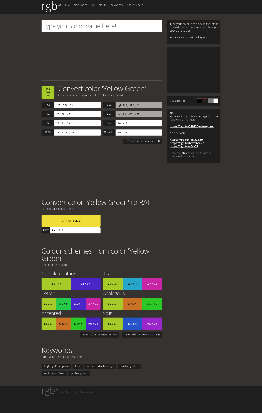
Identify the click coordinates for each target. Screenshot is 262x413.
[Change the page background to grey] (210, 101)
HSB (48, 123)
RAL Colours (99, 5)
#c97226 (132, 304)
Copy (46, 230)
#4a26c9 (86, 284)
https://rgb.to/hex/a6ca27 (187, 143)
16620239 (48, 92)
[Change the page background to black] (199, 101)
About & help (135, 5)
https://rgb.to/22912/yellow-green (192, 126)
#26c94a (63, 304)
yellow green (79, 373)
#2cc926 (152, 304)
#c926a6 (152, 284)
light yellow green (56, 366)
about (186, 153)
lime (77, 366)
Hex (109, 123)
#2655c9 (132, 324)
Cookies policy (84, 392)
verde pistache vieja (100, 366)
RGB (48, 104)
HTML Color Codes (75, 5)
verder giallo (129, 366)
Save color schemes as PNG (100, 334)
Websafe (109, 132)
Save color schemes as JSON (142, 334)
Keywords (117, 5)
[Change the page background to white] (215, 101)
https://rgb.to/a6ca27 (184, 146)
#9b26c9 (152, 324)
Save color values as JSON (143, 141)
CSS (109, 104)
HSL (48, 113)
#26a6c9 (132, 284)
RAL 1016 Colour (71, 221)
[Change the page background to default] (205, 101)
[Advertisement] (102, 56)
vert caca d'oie (54, 373)
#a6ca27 (56, 284)
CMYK (48, 132)
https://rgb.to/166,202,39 (186, 139)
